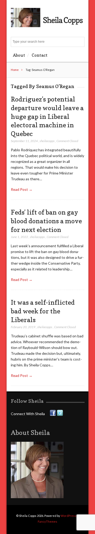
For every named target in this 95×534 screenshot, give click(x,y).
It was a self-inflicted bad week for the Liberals (43, 310)
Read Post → (21, 189)
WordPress (68, 515)
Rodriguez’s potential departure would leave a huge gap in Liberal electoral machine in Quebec (47, 116)
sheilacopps (47, 141)
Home (15, 69)
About (19, 55)
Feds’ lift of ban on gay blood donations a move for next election (46, 220)
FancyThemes (47, 521)
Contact (40, 55)
